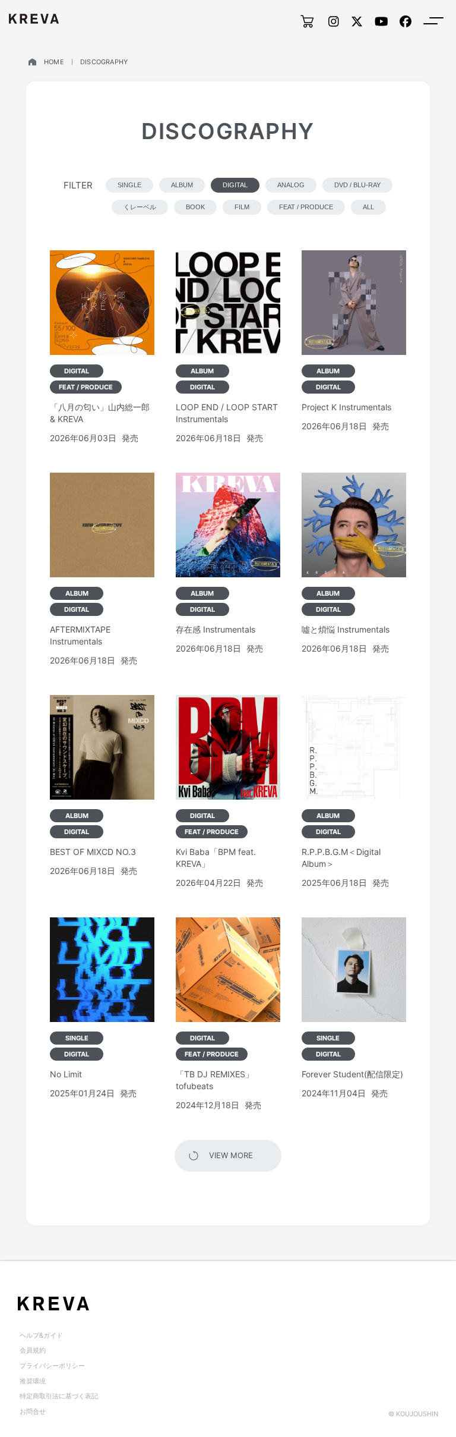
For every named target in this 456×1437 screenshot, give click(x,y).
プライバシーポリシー (52, 1365)
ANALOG (291, 184)
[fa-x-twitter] (357, 21)
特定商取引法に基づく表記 (59, 1396)
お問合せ (33, 1411)
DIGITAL (235, 184)
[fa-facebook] (405, 21)
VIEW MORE (231, 1155)
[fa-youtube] (381, 21)
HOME (54, 62)
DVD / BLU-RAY (357, 184)
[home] (32, 62)
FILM (242, 206)
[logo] (34, 19)
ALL (368, 206)
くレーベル (140, 206)
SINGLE (129, 184)
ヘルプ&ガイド (41, 1335)
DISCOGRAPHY (104, 62)
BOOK (195, 206)
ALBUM (182, 184)
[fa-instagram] (333, 21)
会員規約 (33, 1350)
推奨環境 (33, 1381)
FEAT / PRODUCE (306, 206)
